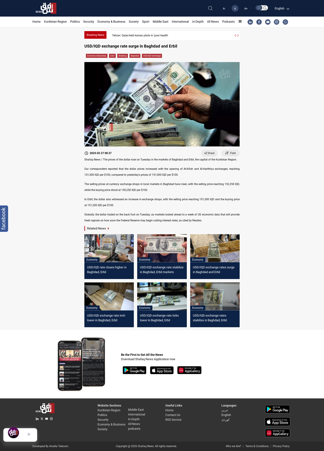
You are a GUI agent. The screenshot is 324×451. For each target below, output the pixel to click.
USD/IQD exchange (152, 56)
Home (36, 21)
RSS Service (173, 419)
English (226, 415)
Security (88, 21)
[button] (235, 35)
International (180, 21)
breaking (123, 56)
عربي (224, 410)
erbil (112, 56)
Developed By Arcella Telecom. (50, 446)
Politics (75, 21)
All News (213, 21)
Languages (228, 405)
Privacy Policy (281, 446)
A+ (246, 8)
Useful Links (173, 405)
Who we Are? (233, 446)
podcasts (228, 21)
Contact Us (172, 415)
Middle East (160, 21)
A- (224, 8)
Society (134, 21)
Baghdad (135, 56)
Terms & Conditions (257, 446)
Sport (145, 21)
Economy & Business (111, 21)
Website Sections (109, 405)
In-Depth (198, 21)
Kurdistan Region (55, 21)
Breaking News (95, 35)
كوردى (225, 419)
